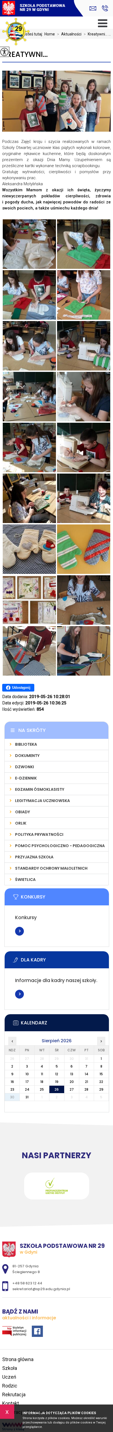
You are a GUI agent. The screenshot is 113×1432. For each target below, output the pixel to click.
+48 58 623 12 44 (105, 8)
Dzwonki (24, 767)
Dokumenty (27, 755)
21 (86, 1081)
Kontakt (10, 1403)
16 (12, 1081)
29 (101, 1089)
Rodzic (9, 1386)
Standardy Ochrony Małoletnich (51, 868)
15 (101, 1074)
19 (56, 1081)
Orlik (20, 823)
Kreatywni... (25, 54)
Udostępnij (21, 687)
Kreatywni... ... (97, 34)
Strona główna (17, 1359)
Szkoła (9, 1368)
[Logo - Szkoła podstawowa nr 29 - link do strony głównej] (33, 9)
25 (42, 1089)
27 (72, 1089)
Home (49, 34)
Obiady (22, 812)
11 (42, 1074)
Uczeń (9, 1377)
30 (12, 1097)
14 (86, 1074)
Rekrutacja (14, 1394)
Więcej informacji (19, 931)
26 (57, 1089)
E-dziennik (26, 778)
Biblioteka (26, 744)
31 (27, 1097)
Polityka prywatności (39, 834)
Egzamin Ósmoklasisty (39, 789)
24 (27, 1089)
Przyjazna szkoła (34, 857)
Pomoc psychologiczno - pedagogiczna (60, 845)
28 (86, 1089)
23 (12, 1089)
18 (41, 1081)
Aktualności (69, 34)
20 (72, 1081)
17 (27, 1081)
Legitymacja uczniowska (42, 800)
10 (27, 1074)
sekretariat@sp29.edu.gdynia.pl (94, 8)
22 (101, 1081)
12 (56, 1074)
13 (71, 1074)
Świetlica (25, 879)
